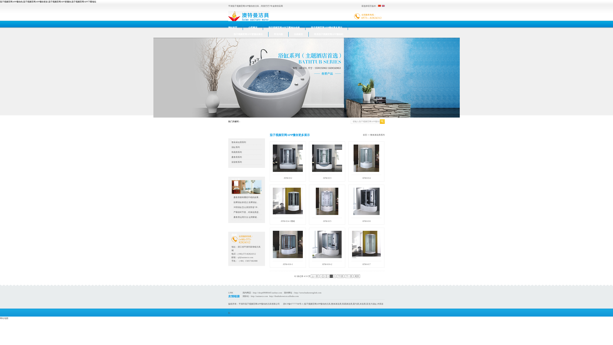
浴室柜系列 (236, 162)
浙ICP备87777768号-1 (293, 304)
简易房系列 (236, 152)
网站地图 (4, 318)
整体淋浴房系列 (238, 142)
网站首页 (232, 27)
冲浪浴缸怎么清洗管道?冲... (246, 207)
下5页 (340, 276)
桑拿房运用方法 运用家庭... (246, 217)
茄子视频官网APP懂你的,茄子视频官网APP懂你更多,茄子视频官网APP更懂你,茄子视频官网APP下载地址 (48, 1)
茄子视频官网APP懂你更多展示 (326, 27)
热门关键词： (234, 121)
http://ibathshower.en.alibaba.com (284, 296)
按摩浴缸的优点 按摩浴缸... (246, 202)
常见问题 (278, 34)
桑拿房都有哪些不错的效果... (247, 197)
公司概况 (252, 27)
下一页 (349, 276)
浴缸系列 (235, 147)
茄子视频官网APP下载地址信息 (284, 27)
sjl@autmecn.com (245, 257)
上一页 (315, 276)
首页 (365, 135)
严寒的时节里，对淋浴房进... (247, 212)
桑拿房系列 (236, 157)
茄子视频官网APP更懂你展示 (248, 34)
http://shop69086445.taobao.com (267, 292)
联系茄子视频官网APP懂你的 (328, 34)
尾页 (357, 276)
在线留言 (298, 34)
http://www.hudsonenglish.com (307, 292)
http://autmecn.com (259, 296)
